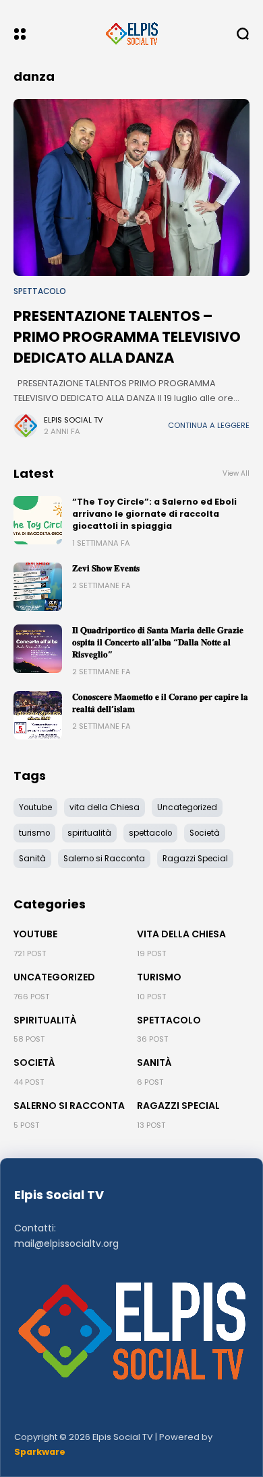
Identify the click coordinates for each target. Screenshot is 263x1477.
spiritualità (45, 1020)
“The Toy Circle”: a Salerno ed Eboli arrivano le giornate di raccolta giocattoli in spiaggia (154, 514)
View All (236, 473)
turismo (159, 977)
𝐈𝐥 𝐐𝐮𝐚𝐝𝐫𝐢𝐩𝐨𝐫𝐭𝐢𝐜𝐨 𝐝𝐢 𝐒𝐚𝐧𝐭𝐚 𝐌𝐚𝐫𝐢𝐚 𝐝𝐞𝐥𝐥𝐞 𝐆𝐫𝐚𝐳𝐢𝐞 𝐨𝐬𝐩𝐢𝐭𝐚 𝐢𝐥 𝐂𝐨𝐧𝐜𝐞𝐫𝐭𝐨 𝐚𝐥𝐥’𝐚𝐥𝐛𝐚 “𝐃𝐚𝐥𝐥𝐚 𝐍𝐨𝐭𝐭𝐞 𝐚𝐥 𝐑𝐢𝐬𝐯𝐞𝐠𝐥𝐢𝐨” (157, 642)
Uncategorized (54, 977)
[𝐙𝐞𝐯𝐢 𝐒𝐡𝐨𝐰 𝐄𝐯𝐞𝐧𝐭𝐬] (37, 587)
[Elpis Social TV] (131, 33)
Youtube (35, 934)
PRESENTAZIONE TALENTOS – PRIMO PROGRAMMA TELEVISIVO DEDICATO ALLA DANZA (127, 336)
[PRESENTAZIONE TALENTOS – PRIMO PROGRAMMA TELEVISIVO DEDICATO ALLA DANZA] (131, 187)
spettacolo (39, 291)
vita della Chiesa (181, 934)
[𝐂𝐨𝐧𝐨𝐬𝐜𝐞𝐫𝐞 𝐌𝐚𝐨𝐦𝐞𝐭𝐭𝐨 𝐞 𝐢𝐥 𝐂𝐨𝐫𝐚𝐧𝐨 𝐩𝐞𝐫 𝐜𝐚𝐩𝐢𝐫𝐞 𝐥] (37, 715)
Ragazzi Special (178, 1105)
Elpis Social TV (73, 420)
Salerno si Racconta (69, 1105)
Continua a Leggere (209, 425)
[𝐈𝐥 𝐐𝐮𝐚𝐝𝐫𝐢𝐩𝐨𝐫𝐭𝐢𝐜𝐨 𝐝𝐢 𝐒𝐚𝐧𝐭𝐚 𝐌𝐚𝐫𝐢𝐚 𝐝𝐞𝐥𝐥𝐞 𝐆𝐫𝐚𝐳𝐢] (37, 648)
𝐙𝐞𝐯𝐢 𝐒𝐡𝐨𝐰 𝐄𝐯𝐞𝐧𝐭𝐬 (106, 568)
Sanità (154, 1062)
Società (34, 1062)
